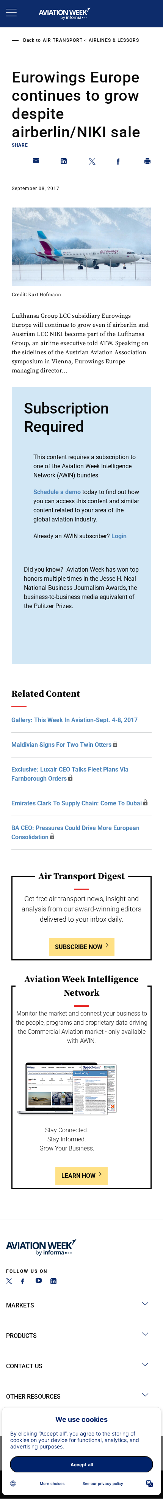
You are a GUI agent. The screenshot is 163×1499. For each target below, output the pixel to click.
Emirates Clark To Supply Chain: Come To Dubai (76, 803)
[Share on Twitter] (92, 162)
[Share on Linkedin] (64, 162)
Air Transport (63, 40)
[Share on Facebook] (119, 162)
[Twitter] (9, 1282)
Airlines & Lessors (114, 40)
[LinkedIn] (53, 1282)
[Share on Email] (36, 162)
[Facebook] (24, 1282)
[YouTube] (39, 1282)
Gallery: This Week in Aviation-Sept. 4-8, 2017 (74, 720)
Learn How (78, 1175)
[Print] (147, 162)
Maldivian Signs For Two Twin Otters (61, 744)
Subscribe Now (78, 947)
